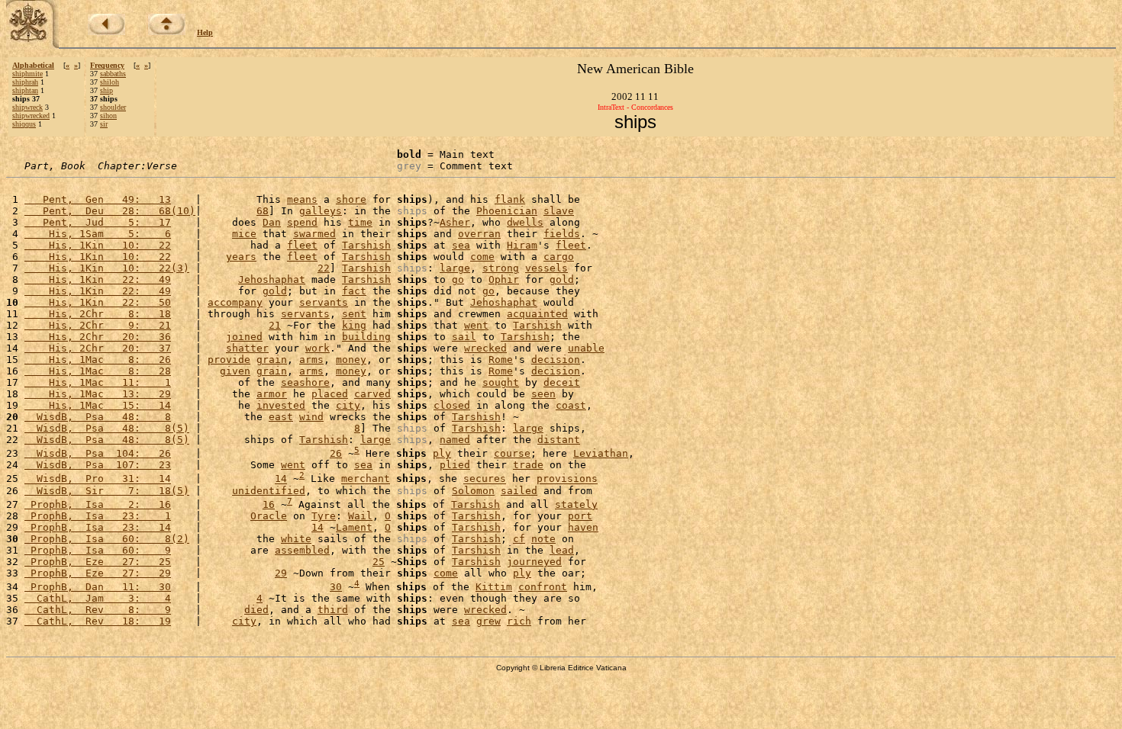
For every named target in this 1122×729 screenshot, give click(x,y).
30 (336, 587)
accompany (235, 302)
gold (562, 279)
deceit (561, 382)
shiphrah (25, 82)
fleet (302, 245)
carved (372, 394)
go (458, 279)
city (348, 405)
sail (464, 336)
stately (576, 504)
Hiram (522, 245)
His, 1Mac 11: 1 (97, 382)
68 (262, 211)
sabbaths (113, 73)
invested (280, 405)
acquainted (537, 314)
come (482, 256)
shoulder (113, 107)
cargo (558, 256)
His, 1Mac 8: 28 (97, 371)
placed (329, 394)
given (235, 371)
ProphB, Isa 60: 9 (97, 550)
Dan (272, 222)
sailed (519, 490)
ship (106, 90)
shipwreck (27, 107)
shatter (247, 348)
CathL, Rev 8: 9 (97, 609)
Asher (455, 222)
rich (519, 621)
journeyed (534, 561)
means (302, 199)
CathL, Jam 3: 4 (97, 598)
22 (324, 268)
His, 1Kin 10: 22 (97, 245)
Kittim (494, 587)
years (241, 256)
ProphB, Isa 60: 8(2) (106, 538)
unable (586, 348)
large (455, 268)
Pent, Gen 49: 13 (97, 199)
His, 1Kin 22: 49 (97, 279)
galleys (320, 211)
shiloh (109, 82)
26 (336, 453)
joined (244, 336)
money (351, 359)
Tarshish (366, 245)
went (476, 325)
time (360, 222)
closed (452, 405)
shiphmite (27, 73)
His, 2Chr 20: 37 (97, 348)
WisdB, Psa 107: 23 (97, 464)
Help (205, 32)
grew (488, 621)
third (333, 609)
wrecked (485, 348)
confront (542, 587)
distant (558, 439)
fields (561, 233)
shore (351, 199)
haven (583, 527)
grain (271, 359)
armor (271, 394)
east (281, 416)
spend (302, 222)
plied (455, 464)
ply (442, 453)
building (366, 336)
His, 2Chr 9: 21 (97, 325)
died (256, 609)
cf (519, 538)
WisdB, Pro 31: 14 (97, 479)
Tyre (323, 516)
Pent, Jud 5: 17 (97, 222)
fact (354, 291)
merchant (365, 479)
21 (275, 325)
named (455, 439)
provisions (567, 479)
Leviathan (600, 453)
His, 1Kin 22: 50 (97, 302)
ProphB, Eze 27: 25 (97, 561)
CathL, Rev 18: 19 (97, 621)
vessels (546, 268)
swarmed (314, 233)
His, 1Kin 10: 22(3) (106, 268)
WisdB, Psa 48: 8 (97, 416)
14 (281, 479)
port (580, 516)
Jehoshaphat (271, 279)
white (296, 538)
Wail (360, 516)
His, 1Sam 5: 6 (97, 233)
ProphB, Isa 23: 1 (97, 516)
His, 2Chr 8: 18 (97, 314)
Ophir (503, 279)
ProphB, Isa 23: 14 (97, 527)
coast (571, 405)
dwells (525, 222)
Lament (354, 527)
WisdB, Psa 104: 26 (97, 453)
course (512, 453)
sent (354, 314)
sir (104, 124)
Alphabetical (33, 65)
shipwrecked (31, 115)
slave (558, 211)
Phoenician (506, 211)
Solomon (473, 490)
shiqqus (24, 124)
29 (281, 573)
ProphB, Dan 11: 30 (97, 587)
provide (229, 359)
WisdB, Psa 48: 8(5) (106, 428)
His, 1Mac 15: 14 (97, 405)
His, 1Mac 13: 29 (97, 394)
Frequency (107, 65)
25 (378, 561)
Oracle (268, 516)
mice (244, 233)
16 (269, 504)
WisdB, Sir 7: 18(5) (106, 490)
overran (479, 233)
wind (311, 416)
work (317, 348)
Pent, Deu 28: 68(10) (109, 211)
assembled (302, 550)
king (354, 325)
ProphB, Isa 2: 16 (97, 504)
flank (510, 199)
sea (461, 245)
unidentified (268, 490)
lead (562, 550)
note (543, 538)
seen (543, 394)
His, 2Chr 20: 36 (97, 336)
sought (500, 382)
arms (311, 359)
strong (500, 268)
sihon (108, 115)
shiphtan (25, 90)
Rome (500, 359)
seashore (305, 382)
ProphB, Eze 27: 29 (97, 573)
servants (323, 302)
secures (484, 479)
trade (528, 464)
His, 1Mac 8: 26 (97, 359)
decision (555, 359)
